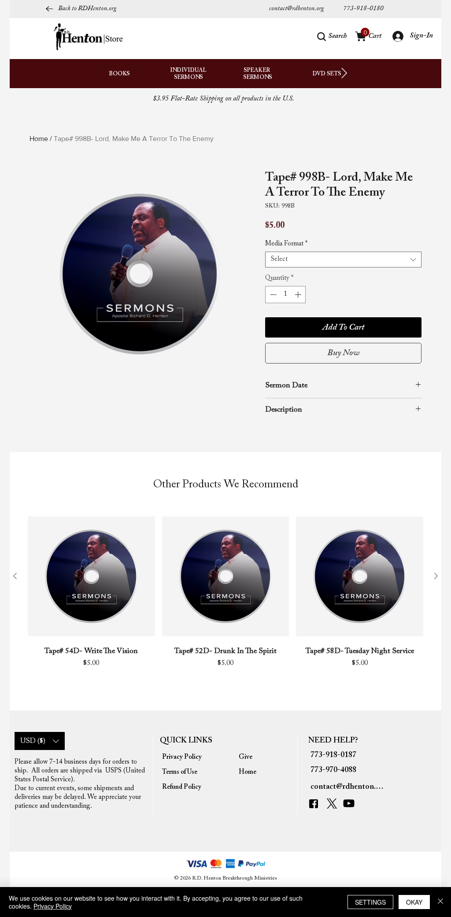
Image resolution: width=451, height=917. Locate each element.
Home (39, 138)
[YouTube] (350, 803)
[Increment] (299, 294)
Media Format (286, 244)
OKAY (414, 902)
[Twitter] (333, 803)
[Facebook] (315, 803)
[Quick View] (91, 576)
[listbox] (40, 741)
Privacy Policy (52, 906)
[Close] (440, 902)
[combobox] (343, 259)
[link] (365, 32)
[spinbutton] (285, 294)
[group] (225, 601)
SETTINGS (370, 902)
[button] (332, 36)
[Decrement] (272, 294)
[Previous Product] (15, 576)
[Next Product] (436, 576)
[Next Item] (344, 73)
